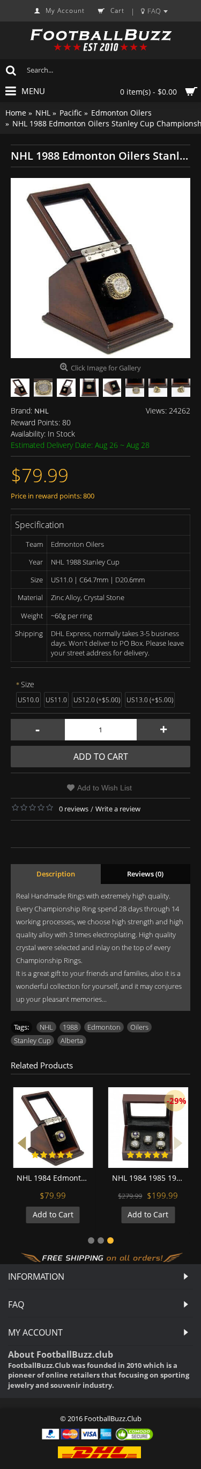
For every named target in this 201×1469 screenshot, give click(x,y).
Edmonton (104, 1027)
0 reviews (73, 809)
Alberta (72, 1040)
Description (55, 874)
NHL (41, 411)
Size (27, 684)
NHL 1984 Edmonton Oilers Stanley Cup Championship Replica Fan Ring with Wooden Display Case (55, 1178)
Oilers (139, 1027)
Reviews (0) (145, 874)
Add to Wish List (104, 787)
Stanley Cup (32, 1040)
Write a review (117, 809)
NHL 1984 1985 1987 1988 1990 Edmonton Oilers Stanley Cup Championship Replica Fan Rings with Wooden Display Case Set (150, 1178)
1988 (70, 1027)
